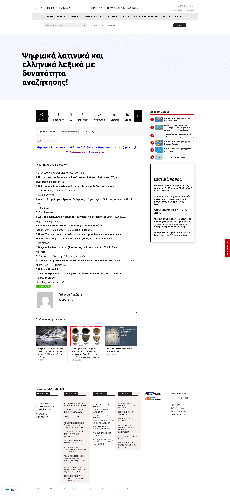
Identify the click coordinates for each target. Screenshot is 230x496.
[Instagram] (177, 398)
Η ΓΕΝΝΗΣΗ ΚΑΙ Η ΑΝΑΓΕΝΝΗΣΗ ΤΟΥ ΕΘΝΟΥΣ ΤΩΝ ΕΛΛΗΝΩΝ (75, 449)
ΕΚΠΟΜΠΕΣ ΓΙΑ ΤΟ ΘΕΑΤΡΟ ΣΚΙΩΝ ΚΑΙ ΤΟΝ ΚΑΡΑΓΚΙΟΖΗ (127, 445)
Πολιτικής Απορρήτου (178, 411)
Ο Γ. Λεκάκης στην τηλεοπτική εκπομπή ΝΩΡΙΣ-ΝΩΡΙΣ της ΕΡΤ (75, 404)
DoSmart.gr (68, 489)
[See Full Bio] (72, 300)
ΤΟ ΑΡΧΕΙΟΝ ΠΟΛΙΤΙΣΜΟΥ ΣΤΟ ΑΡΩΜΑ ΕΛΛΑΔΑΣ (74, 410)
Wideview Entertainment (91, 489)
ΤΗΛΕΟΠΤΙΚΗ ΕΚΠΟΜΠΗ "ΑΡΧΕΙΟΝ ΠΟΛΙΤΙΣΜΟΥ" (74, 441)
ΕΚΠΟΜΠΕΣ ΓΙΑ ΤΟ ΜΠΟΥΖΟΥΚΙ (125, 413)
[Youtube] (186, 398)
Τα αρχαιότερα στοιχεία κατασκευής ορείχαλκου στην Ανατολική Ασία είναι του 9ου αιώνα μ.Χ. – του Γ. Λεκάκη (172, 200)
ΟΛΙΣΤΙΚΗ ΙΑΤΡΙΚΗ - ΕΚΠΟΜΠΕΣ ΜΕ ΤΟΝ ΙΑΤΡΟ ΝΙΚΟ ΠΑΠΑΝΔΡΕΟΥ (126, 428)
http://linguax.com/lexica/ (50, 282)
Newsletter (228, 248)
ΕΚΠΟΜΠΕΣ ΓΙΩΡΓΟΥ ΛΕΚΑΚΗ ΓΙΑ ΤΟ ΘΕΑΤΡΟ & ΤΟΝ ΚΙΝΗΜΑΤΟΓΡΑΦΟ (74, 478)
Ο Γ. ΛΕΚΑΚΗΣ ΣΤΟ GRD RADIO (127, 437)
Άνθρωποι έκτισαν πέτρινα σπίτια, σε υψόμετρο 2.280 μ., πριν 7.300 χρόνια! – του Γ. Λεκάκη (173, 188)
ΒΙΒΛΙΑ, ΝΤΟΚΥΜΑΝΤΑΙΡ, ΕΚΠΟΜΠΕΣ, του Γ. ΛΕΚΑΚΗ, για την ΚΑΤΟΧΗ (104, 441)
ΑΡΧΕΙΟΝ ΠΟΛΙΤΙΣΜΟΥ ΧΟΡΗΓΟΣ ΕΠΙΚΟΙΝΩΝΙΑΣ (102, 427)
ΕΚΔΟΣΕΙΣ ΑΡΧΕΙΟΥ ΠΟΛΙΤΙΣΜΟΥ (100, 410)
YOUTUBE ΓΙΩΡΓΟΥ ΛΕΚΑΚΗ (72, 417)
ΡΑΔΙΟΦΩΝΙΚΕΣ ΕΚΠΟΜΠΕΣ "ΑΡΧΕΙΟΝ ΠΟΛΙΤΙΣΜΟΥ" (126, 405)
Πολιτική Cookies (177, 408)
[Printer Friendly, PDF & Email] (43, 288)
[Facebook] (172, 398)
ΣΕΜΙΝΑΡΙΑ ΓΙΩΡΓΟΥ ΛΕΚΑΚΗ (101, 416)
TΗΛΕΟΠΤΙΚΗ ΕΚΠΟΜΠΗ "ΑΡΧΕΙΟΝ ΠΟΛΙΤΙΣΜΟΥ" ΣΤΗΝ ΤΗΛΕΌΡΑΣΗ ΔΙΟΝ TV (75, 425)
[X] (181, 398)
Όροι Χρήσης (175, 404)
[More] (138, 116)
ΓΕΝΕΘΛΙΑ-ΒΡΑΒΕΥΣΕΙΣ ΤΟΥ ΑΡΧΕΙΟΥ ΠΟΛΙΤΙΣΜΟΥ (103, 422)
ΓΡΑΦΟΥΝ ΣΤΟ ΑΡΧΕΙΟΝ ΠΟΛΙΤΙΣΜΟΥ (102, 434)
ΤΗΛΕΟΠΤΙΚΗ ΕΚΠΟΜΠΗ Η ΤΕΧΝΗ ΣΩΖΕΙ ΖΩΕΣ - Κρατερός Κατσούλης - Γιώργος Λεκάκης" (74, 459)
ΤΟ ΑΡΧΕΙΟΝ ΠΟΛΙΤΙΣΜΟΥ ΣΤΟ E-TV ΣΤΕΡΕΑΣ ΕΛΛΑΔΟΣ (74, 434)
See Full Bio (65, 300)
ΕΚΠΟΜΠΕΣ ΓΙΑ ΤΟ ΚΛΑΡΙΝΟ (125, 419)
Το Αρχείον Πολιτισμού (178, 414)
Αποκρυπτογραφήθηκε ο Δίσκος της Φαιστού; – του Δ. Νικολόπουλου (172, 233)
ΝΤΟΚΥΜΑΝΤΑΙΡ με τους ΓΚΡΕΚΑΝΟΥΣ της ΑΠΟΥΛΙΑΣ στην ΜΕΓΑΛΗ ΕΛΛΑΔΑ (75, 469)
